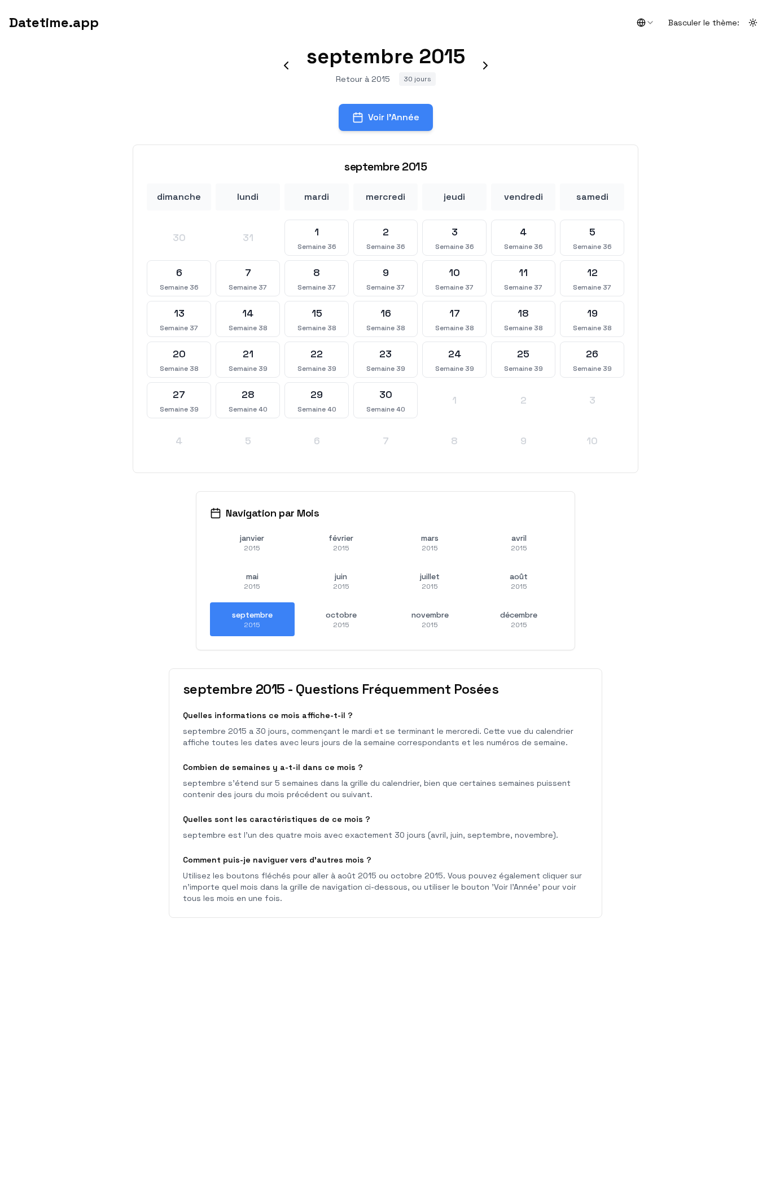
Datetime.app (54, 22)
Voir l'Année (393, 117)
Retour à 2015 (363, 79)
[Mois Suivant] (485, 65)
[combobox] (645, 23)
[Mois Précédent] (286, 65)
